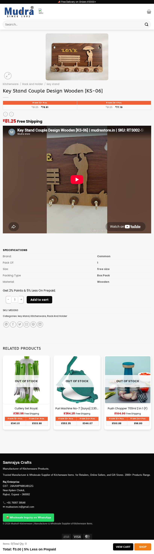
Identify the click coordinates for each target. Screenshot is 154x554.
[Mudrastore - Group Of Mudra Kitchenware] (19, 11)
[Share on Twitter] (20, 324)
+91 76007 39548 (16, 502)
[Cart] (149, 12)
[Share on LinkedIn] (40, 324)
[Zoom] (7, 75)
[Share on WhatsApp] (6, 324)
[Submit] (146, 24)
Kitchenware (11, 84)
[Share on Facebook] (13, 324)
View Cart (123, 546)
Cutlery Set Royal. (26, 408)
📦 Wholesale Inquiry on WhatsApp (28, 517)
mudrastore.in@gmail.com (20, 506)
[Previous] (3, 404)
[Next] (151, 404)
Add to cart (39, 300)
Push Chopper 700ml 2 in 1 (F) (128, 408)
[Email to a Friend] (26, 324)
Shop (142, 546)
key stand (53, 84)
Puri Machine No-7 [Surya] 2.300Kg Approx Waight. (77, 408)
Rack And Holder (32, 84)
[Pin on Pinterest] (33, 324)
